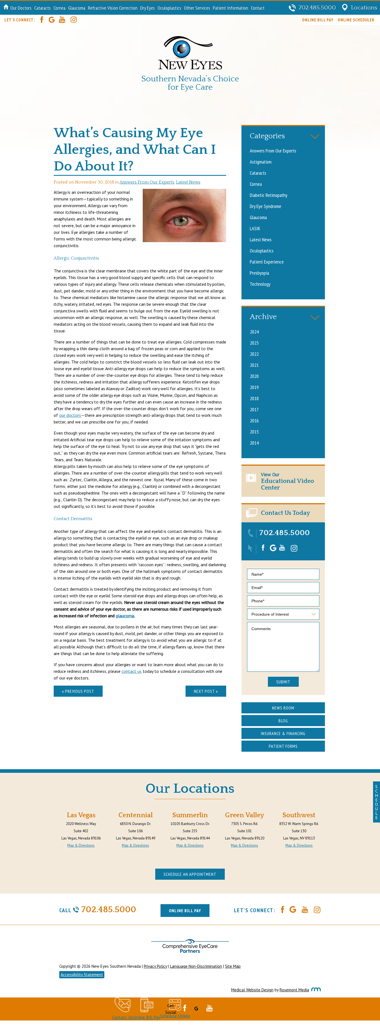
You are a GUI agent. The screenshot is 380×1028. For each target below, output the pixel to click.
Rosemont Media (294, 989)
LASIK (255, 228)
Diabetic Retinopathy (268, 195)
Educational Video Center (287, 481)
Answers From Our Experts (147, 182)
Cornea (59, 7)
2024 (254, 331)
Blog (283, 720)
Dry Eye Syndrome (265, 206)
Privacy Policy (155, 966)
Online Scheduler (356, 20)
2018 (254, 398)
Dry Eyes (147, 7)
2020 (254, 376)
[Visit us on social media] (39, 20)
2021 (254, 365)
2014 (254, 442)
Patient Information (230, 7)
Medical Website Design (252, 989)
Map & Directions (81, 845)
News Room (283, 708)
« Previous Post (78, 691)
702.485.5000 (284, 532)
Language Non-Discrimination (196, 966)
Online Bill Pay (318, 20)
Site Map (233, 966)
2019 (254, 387)
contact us (132, 671)
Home (6, 7)
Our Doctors (20, 7)
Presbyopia (259, 272)
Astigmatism (261, 161)
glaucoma (125, 615)
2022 (254, 353)
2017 (254, 409)
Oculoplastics (169, 7)
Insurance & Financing (283, 733)
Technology (260, 283)
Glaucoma (76, 7)
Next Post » (206, 691)
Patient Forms (283, 746)
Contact (258, 7)
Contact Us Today (285, 513)
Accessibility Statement (82, 974)
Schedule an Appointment (190, 874)
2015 (254, 431)
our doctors (70, 415)
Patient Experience (267, 261)
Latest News (188, 182)
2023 (254, 342)
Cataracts (42, 7)
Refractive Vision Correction (112, 7)
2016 (254, 420)
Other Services (197, 7)
